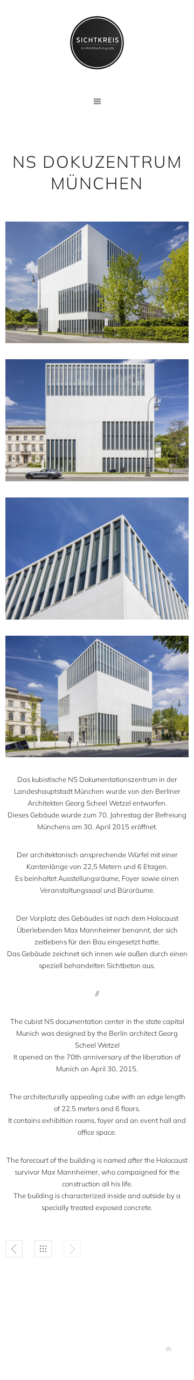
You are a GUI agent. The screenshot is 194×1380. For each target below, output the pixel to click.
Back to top (168, 1349)
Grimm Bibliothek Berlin (14, 1248)
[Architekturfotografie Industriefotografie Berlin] (97, 43)
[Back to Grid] (43, 1248)
